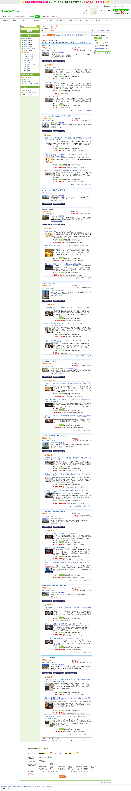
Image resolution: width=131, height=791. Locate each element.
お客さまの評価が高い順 (79, 35)
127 (74, 42)
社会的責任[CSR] (29, 786)
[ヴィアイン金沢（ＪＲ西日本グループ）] (60, 518)
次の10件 (83, 42)
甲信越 (25, 50)
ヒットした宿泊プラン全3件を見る (81, 184)
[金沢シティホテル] (60, 53)
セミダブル (51, 771)
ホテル (100, 40)
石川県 (27, 56)
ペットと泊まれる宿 (29, 83)
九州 (25, 69)
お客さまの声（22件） (48, 214)
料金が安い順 (59, 35)
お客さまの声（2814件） (49, 366)
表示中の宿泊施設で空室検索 (101, 30)
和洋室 (86, 771)
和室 (80, 771)
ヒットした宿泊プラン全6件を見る (81, 278)
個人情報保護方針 (18, 786)
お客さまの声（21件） (48, 193)
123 (63, 42)
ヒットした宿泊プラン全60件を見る (81, 430)
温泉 (25, 81)
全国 (52, 26)
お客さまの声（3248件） (49, 440)
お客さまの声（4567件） (49, 50)
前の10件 (45, 42)
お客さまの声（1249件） (49, 662)
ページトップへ (106, 782)
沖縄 (25, 71)
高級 (25, 79)
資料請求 (49, 786)
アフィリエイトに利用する (102, 53)
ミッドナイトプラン (50, 82)
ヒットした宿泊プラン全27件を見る (81, 580)
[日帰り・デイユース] (58, 673)
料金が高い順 (67, 35)
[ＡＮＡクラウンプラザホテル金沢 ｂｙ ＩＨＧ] (60, 443)
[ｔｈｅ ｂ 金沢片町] (60, 665)
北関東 (25, 44)
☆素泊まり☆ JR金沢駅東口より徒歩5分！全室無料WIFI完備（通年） (65, 170)
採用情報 (37, 786)
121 (57, 42)
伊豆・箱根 (27, 48)
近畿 (25, 62)
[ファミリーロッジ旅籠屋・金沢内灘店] (60, 195)
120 (54, 42)
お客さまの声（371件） (48, 590)
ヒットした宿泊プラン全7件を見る (81, 110)
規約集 (43, 786)
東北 (25, 42)
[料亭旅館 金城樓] (60, 216)
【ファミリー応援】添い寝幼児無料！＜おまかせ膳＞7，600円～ (64, 624)
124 (66, 42)
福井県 (27, 58)
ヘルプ (82, 6)
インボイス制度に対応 (30, 92)
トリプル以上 (73, 771)
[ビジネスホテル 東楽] (60, 290)
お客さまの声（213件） (48, 120)
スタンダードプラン (50, 67)
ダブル (59, 771)
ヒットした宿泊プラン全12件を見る (81, 734)
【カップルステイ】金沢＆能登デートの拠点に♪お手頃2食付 (62, 638)
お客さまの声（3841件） (49, 516)
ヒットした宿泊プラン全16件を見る (81, 506)
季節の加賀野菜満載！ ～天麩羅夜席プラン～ (58, 231)
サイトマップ (98, 6)
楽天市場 (116, 6)
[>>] (92, 35)
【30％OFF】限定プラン (51, 96)
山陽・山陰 (27, 65)
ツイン (65, 771)
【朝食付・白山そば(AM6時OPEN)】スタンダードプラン (61, 548)
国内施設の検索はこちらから (102, 49)
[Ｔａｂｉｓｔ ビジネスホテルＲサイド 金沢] (60, 123)
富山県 (27, 54)
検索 (62, 776)
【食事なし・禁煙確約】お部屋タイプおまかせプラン (60, 533)
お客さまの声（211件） (48, 288)
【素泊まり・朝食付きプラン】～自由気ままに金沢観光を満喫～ (63, 264)
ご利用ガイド (89, 6)
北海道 (25, 40)
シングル (43, 771)
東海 (25, 60)
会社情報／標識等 (6, 786)
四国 (25, 67)
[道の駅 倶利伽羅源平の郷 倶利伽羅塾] (60, 593)
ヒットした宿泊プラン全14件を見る (81, 652)
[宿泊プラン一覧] (47, 61)
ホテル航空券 (103, 43)
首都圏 (25, 46)
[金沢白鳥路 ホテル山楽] (69, 368)
